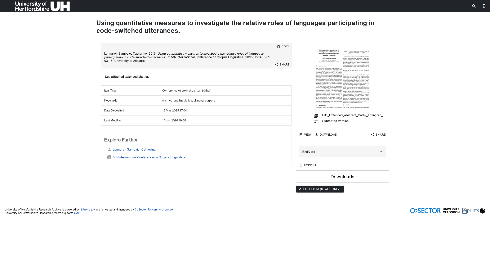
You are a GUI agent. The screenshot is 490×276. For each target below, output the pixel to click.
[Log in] (483, 6)
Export (310, 165)
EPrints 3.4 (87, 209)
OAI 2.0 (78, 212)
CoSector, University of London (154, 209)
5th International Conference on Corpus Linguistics (149, 157)
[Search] (474, 6)
